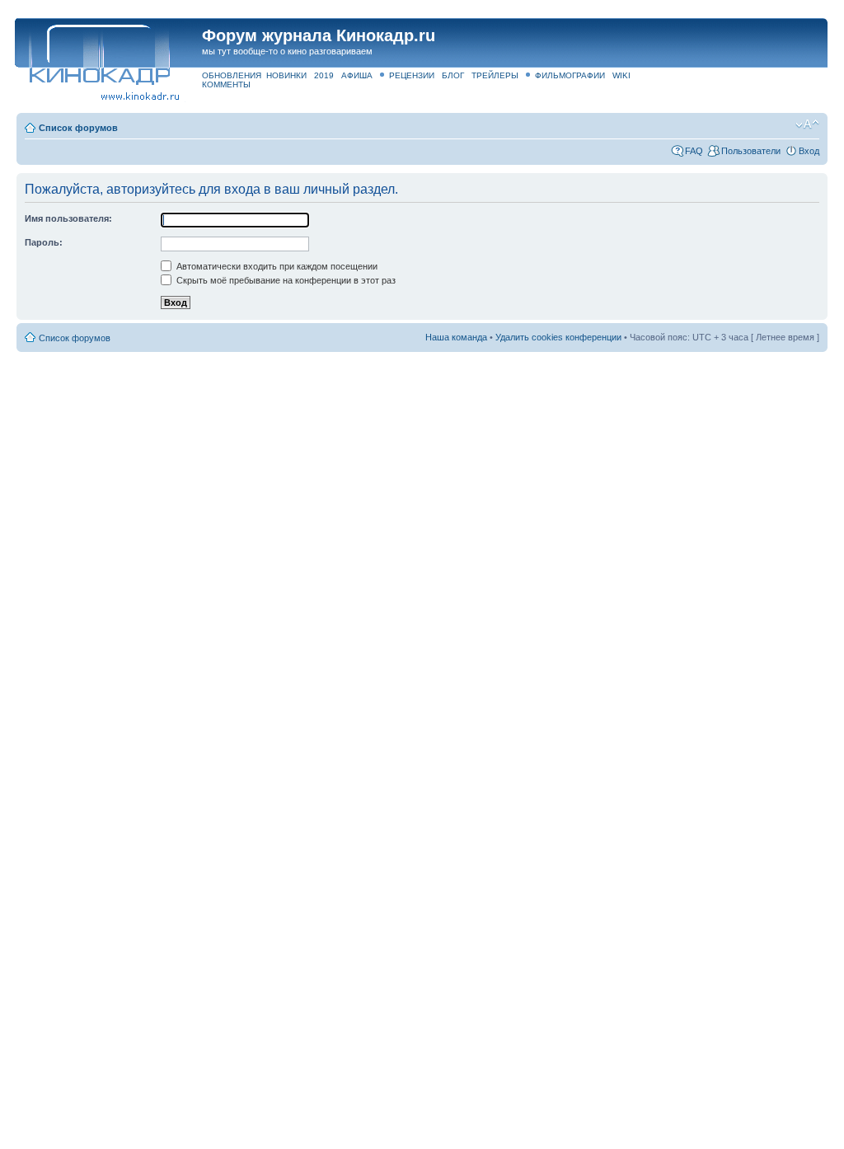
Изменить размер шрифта (807, 124)
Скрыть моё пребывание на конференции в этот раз (285, 280)
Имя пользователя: (68, 218)
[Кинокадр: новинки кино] (98, 53)
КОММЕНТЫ (226, 84)
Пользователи (751, 151)
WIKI (621, 75)
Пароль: (44, 242)
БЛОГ (453, 75)
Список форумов (78, 128)
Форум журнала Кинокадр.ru (318, 35)
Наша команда (456, 337)
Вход (809, 151)
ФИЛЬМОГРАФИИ (570, 75)
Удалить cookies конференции (558, 337)
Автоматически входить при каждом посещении (275, 266)
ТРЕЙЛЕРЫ (494, 75)
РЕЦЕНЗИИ (411, 75)
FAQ (694, 151)
